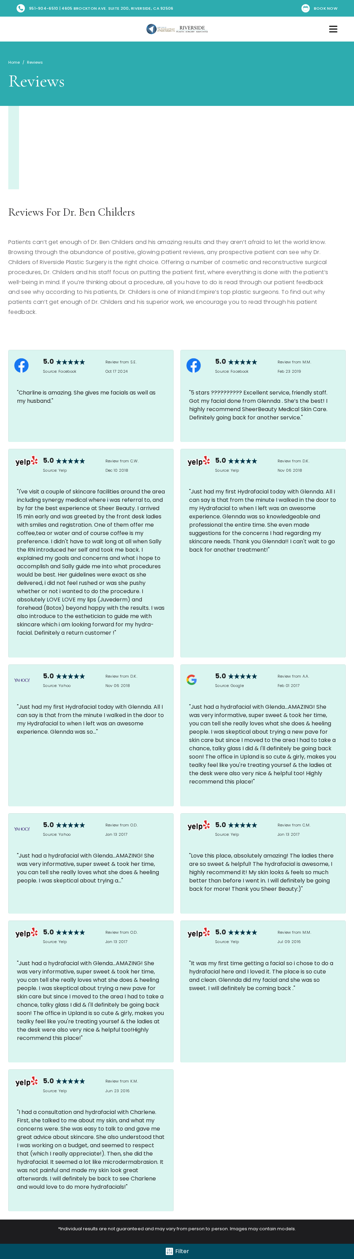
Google (237, 685)
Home (14, 62)
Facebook (67, 371)
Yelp (62, 470)
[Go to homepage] (177, 29)
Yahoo (64, 685)
